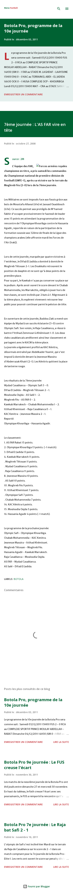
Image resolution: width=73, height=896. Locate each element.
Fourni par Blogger (38, 886)
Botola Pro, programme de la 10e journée (33, 28)
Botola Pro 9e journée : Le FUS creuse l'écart (34, 764)
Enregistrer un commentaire (23, 94)
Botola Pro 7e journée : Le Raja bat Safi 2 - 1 (35, 827)
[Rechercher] (59, 9)
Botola (18, 579)
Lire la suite (61, 742)
